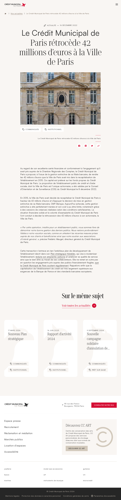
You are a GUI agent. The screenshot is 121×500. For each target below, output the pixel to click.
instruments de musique (53, 480)
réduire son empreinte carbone (50, 257)
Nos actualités (17, 13)
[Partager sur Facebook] (79, 146)
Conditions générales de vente (76, 496)
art (45, 475)
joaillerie (7, 469)
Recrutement (11, 427)
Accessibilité (11, 451)
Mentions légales (12, 496)
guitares (86, 469)
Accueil (5, 13)
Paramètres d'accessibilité (105, 496)
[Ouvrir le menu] (117, 4)
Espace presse (12, 420)
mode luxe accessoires (53, 469)
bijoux (6, 475)
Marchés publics (13, 439)
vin (84, 475)
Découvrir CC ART (78, 449)
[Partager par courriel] (98, 146)
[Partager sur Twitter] (92, 146)
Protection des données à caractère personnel (41, 496)
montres (7, 480)
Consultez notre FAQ (105, 405)
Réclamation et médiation (18, 433)
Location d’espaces (15, 445)
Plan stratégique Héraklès (63, 254)
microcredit (88, 480)
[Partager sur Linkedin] (85, 146)
